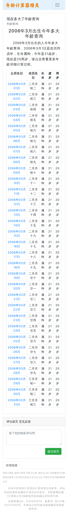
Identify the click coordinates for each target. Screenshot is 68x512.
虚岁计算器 (20, 473)
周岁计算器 (8, 473)
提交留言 (53, 451)
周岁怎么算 (31, 473)
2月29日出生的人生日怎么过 (28, 477)
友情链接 (11, 465)
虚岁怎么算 (43, 473)
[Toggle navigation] (57, 5)
